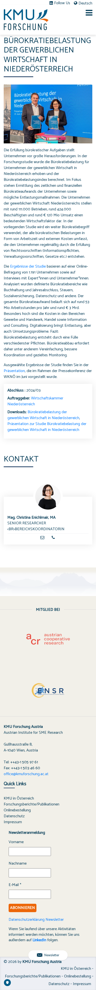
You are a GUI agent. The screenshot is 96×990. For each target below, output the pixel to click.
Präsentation (14, 371)
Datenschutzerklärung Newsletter (36, 919)
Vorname (16, 842)
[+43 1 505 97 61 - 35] (53, 537)
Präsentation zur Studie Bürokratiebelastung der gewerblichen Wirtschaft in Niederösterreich (46, 427)
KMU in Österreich (19, 798)
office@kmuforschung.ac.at (26, 774)
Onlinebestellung (17, 810)
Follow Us (62, 3)
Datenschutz (14, 816)
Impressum (13, 822)
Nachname (18, 863)
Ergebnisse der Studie (28, 266)
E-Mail (15, 885)
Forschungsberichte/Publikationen (31, 804)
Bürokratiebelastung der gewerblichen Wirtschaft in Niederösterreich (43, 415)
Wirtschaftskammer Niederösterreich (35, 401)
